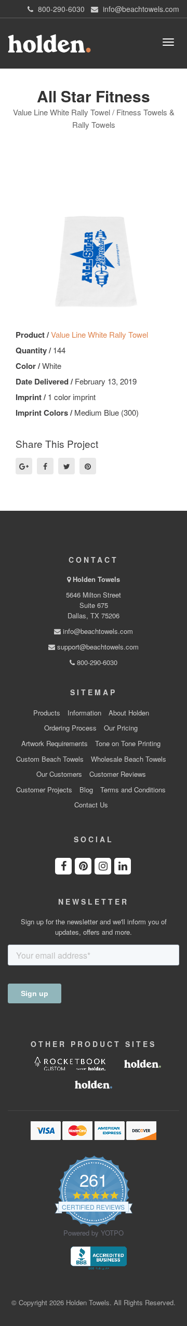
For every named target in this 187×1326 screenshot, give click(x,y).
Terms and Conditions (133, 789)
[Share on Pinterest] (87, 466)
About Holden (129, 713)
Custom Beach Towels (50, 759)
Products (46, 713)
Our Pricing (121, 728)
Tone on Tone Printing (128, 743)
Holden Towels (96, 579)
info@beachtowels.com (97, 631)
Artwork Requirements (54, 743)
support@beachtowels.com (97, 647)
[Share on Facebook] (45, 466)
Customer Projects (44, 789)
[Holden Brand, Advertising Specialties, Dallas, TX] (99, 1257)
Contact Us (91, 805)
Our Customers (59, 774)
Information (84, 713)
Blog (86, 789)
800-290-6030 (96, 662)
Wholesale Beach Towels (128, 759)
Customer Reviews (117, 774)
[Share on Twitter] (66, 466)
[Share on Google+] (24, 466)
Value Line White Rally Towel (99, 334)
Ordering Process (70, 728)
